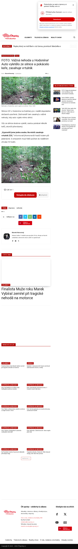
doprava (11, 208)
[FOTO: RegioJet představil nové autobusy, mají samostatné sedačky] (56, 92)
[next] (74, 46)
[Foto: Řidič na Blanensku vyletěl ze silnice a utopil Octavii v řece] (13, 399)
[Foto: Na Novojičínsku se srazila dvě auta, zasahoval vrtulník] (39, 399)
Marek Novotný (9, 73)
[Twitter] (25, 217)
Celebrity (6, 285)
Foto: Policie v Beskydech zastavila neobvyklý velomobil (11, 431)
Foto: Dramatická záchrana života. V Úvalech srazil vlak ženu (37, 388)
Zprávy (30, 363)
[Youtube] (57, 522)
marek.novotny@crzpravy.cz (29, 526)
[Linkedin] (35, 217)
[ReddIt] (39, 217)
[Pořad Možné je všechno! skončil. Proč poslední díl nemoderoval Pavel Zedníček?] (56, 127)
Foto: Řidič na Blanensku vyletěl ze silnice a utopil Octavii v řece (13, 409)
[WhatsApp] (30, 217)
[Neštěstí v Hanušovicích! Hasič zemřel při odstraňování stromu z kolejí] (39, 356)
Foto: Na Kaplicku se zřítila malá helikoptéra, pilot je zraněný (10, 388)
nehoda (19, 208)
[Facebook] (21, 217)
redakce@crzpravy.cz (27, 522)
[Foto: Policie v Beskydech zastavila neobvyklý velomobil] (13, 421)
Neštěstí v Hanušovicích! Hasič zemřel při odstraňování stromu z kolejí (38, 366)
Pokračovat (57, 19)
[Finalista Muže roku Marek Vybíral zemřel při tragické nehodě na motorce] (26, 272)
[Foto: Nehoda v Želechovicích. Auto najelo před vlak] (39, 421)
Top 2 (17, 56)
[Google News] (65, 522)
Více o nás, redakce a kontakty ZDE (31, 518)
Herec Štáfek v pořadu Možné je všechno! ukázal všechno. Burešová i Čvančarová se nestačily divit (69, 101)
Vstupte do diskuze (25, 195)
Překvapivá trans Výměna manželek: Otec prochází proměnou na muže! (69, 119)
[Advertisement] (26, 324)
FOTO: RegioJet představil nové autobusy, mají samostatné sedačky (69, 92)
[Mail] (15, 240)
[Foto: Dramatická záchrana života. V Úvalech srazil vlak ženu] (39, 378)
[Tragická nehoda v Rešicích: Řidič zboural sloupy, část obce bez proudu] (39, 442)
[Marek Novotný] (7, 236)
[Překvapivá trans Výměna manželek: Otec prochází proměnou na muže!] (56, 119)
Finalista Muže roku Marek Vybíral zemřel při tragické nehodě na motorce (22, 293)
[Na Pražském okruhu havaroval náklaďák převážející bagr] (13, 442)
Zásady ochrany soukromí (47, 27)
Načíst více (25, 458)
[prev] (71, 46)
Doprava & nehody (8, 56)
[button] (74, 37)
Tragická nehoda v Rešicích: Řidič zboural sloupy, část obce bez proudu (38, 452)
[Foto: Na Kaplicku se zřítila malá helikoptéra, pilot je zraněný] (13, 378)
